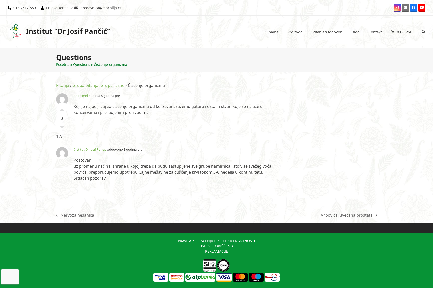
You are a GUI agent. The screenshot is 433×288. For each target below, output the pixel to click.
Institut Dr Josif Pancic (90, 149)
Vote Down (61, 128)
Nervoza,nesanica (75, 215)
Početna (62, 64)
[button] (402, 32)
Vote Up (61, 108)
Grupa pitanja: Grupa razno (98, 85)
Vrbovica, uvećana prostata (347, 215)
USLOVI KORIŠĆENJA (216, 246)
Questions (81, 64)
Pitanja (62, 85)
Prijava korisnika (59, 7)
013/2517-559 (24, 7)
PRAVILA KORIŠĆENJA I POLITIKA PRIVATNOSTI (216, 240)
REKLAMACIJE (216, 251)
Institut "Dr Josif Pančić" (68, 31)
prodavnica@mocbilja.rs (100, 7)
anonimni (81, 95)
